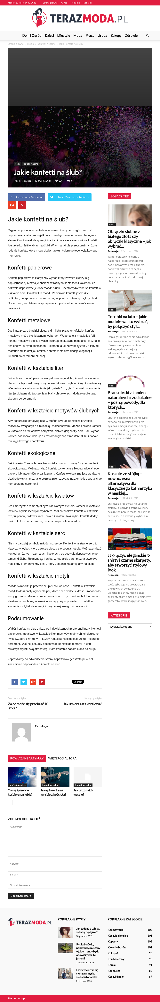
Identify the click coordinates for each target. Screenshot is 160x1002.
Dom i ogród (32, 35)
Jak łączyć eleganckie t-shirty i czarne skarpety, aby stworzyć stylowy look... (129, 562)
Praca (90, 35)
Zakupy (116, 35)
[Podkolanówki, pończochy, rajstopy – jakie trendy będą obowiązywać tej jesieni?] (65, 948)
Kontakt (88, 2)
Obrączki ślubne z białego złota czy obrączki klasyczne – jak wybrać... (129, 238)
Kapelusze (114, 970)
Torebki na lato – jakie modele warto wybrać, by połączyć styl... (128, 321)
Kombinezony (116, 959)
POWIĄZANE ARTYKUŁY (27, 758)
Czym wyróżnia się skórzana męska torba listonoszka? (87, 973)
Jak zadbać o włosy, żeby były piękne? (88, 930)
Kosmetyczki (115, 929)
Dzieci (49, 35)
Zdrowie (131, 35)
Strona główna (50, 2)
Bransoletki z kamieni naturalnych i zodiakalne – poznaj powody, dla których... (130, 400)
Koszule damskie (118, 935)
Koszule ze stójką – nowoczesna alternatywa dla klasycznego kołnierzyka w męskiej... (130, 483)
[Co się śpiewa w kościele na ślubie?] (22, 777)
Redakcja (26, 180)
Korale (112, 964)
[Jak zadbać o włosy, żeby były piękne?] (65, 932)
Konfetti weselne (30, 163)
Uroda (102, 35)
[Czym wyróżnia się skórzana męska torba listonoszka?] (65, 973)
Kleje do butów (117, 947)
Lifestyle (63, 35)
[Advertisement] (80, 77)
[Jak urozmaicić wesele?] (88, 777)
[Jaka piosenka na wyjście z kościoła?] (55, 777)
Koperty (113, 941)
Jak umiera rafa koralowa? (82, 704)
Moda (78, 35)
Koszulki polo (116, 976)
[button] (147, 35)
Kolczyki (113, 953)
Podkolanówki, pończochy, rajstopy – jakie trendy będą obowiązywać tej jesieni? (88, 951)
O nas (64, 2)
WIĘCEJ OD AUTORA (62, 758)
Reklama (75, 2)
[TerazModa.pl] (80, 18)
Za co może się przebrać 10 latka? (28, 706)
